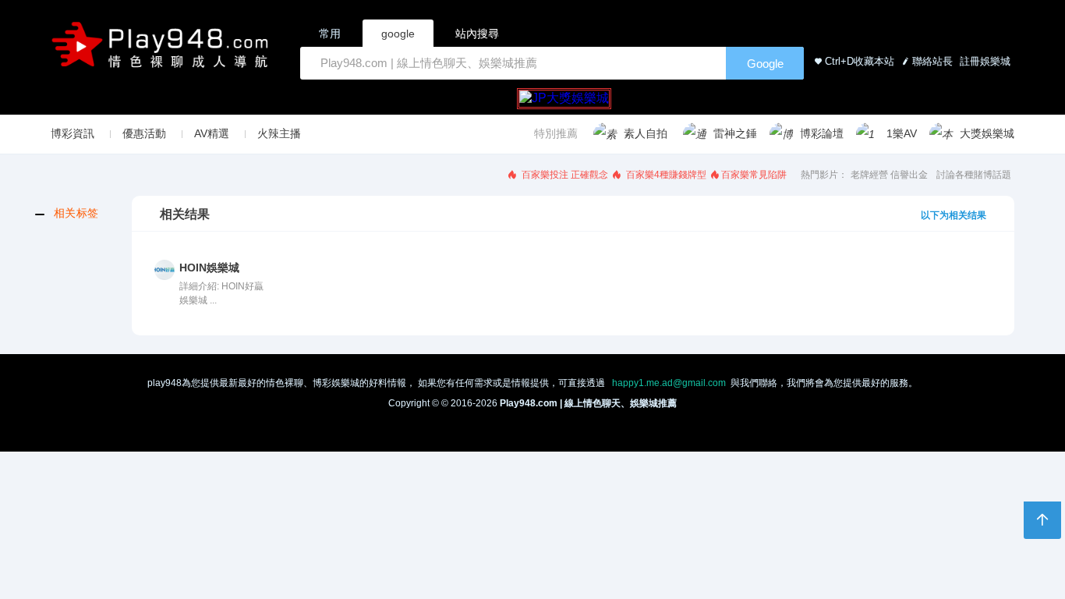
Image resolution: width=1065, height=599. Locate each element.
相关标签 (76, 213)
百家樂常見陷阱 (754, 174)
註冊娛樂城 (983, 61)
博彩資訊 (72, 133)
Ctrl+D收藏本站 (859, 61)
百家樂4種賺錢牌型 (665, 174)
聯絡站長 (932, 61)
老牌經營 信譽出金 (889, 174)
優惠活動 (144, 133)
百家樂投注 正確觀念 (563, 174)
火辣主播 (279, 133)
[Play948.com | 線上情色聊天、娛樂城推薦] (163, 51)
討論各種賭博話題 (973, 174)
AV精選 (211, 133)
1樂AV (901, 133)
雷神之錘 (735, 133)
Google (765, 63)
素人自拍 (645, 133)
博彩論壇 (822, 133)
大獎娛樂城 (987, 133)
